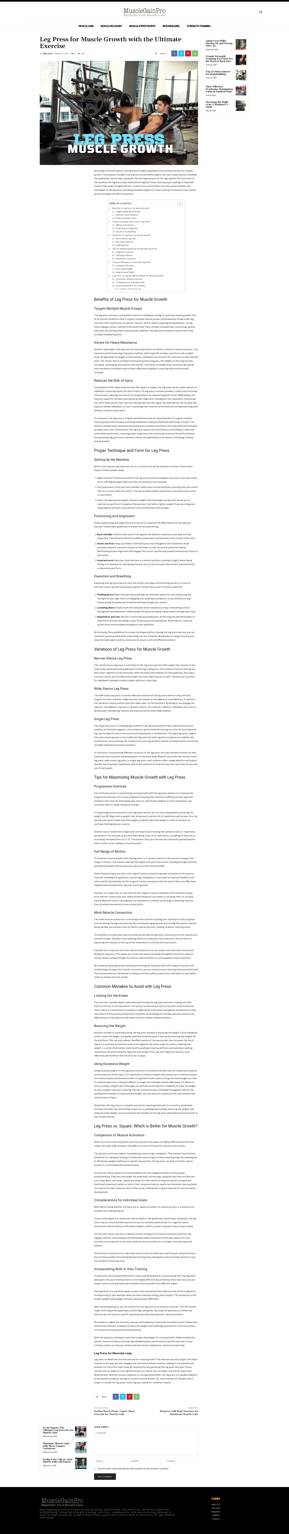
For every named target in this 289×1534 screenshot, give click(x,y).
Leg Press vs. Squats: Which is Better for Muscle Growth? (138, 275)
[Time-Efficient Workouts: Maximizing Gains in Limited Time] (241, 90)
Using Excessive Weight (125, 272)
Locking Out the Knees (125, 265)
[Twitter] (181, 53)
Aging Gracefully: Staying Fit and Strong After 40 (219, 43)
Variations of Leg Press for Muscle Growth (131, 235)
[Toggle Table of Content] (178, 203)
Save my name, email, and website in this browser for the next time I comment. (133, 1468)
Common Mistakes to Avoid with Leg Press (131, 262)
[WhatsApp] (195, 53)
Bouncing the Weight (124, 269)
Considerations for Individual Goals (130, 282)
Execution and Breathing (126, 231)
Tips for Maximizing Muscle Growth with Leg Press (134, 248)
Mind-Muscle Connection (126, 258)
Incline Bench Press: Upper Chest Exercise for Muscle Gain (114, 1413)
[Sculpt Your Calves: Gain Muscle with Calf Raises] (81, 1463)
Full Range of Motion (124, 255)
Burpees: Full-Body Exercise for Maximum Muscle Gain (179, 1413)
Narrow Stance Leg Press (126, 238)
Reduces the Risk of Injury (126, 218)
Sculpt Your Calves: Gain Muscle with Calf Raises (57, 1460)
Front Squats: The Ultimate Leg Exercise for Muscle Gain (58, 1430)
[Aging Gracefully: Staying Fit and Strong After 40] (241, 44)
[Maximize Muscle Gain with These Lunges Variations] (81, 1447)
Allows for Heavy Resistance (127, 215)
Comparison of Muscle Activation (129, 279)
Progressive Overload (124, 252)
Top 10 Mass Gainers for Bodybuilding (218, 73)
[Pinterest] (188, 53)
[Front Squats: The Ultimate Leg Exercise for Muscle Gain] (81, 1431)
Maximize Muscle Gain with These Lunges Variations (56, 1446)
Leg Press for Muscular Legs (130, 289)
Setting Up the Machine (125, 225)
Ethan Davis (48, 53)
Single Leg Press (122, 245)
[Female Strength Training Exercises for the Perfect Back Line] (241, 60)
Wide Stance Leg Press (125, 242)
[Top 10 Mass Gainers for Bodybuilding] (241, 75)
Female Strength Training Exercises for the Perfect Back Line (219, 59)
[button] (260, 11)
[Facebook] (174, 53)
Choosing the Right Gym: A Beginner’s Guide (217, 105)
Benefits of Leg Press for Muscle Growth (130, 208)
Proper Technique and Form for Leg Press (131, 221)
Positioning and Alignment (127, 228)
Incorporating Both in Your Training (130, 285)
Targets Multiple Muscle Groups (128, 211)
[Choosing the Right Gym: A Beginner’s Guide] (241, 105)
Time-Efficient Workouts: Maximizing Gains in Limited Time (219, 89)
